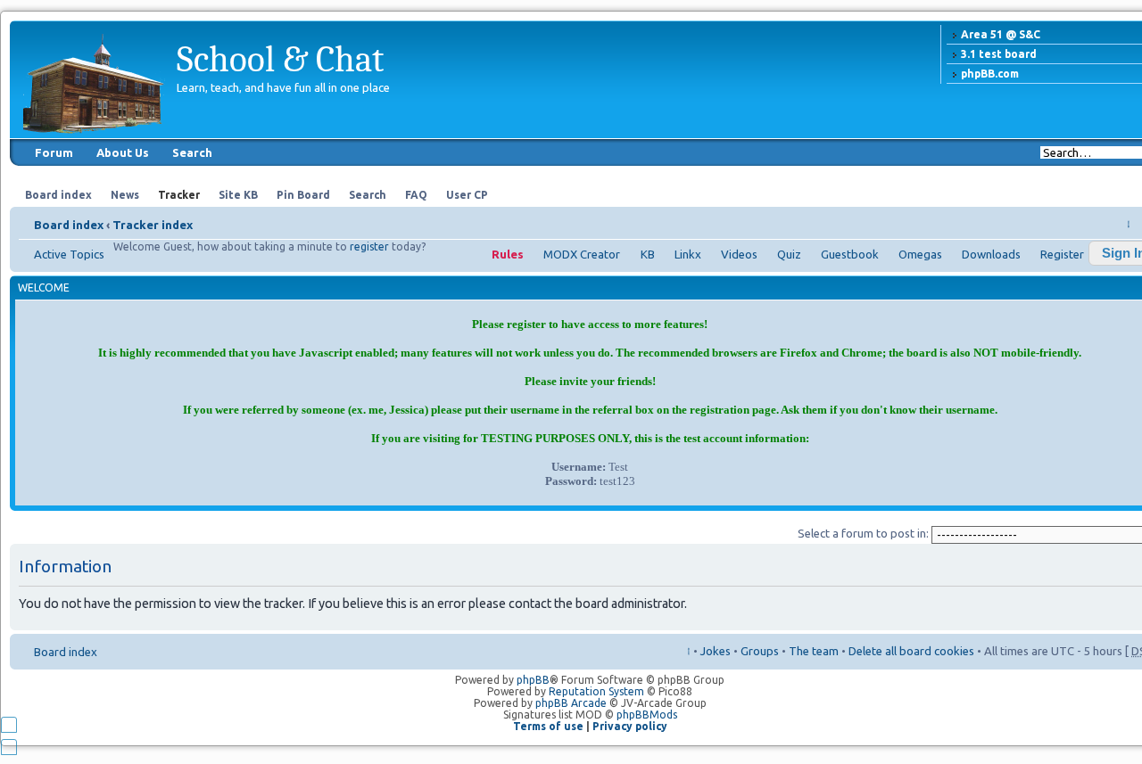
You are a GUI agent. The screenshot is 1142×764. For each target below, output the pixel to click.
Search (192, 152)
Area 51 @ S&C (1000, 34)
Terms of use (548, 726)
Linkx (687, 254)
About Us (122, 152)
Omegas (920, 254)
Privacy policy (629, 726)
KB (648, 254)
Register (1062, 254)
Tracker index (152, 224)
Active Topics (69, 254)
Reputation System (596, 691)
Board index (68, 224)
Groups (760, 651)
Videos (739, 254)
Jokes (715, 651)
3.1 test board (999, 54)
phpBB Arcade (571, 703)
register (369, 246)
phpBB (533, 680)
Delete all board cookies (911, 651)
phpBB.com (990, 73)
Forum (54, 152)
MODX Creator (581, 254)
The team (814, 651)
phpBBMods (647, 714)
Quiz (789, 254)
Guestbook (850, 254)
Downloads (991, 254)
